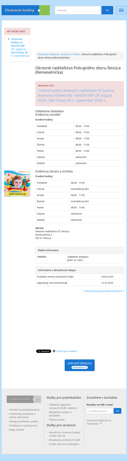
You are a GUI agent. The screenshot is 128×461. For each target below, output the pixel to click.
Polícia (76, 54)
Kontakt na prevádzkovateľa (24, 409)
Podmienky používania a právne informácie (22, 415)
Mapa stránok (16, 429)
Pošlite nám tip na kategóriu (64, 444)
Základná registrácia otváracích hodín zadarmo (63, 406)
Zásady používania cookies (23, 421)
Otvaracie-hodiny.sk (48, 54)
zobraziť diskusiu (80, 365)
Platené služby (56, 419)
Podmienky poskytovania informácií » (104, 291)
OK (107, 10)
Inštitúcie (66, 54)
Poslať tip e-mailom (66, 351)
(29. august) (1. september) (19, 47)
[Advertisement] (79, 36)
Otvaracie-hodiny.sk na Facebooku (98, 422)
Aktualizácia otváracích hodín (64, 439)
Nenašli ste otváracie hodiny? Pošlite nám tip (64, 434)
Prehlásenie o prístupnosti (23, 425)
